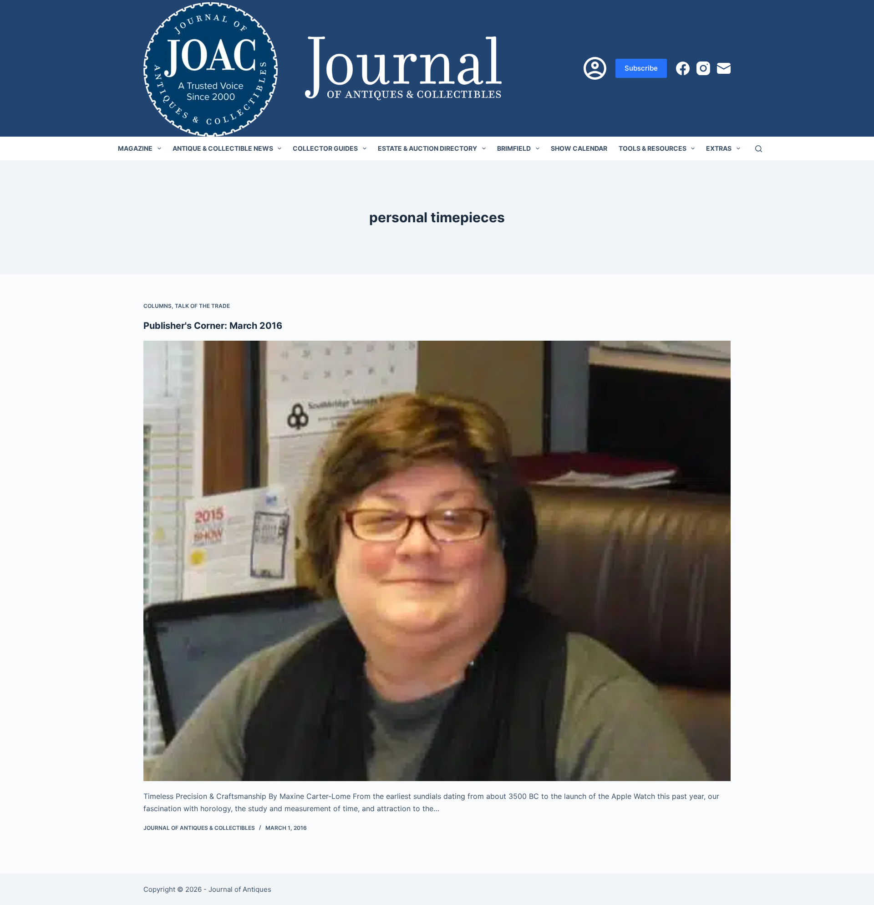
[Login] (595, 68)
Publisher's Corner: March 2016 (212, 325)
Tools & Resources (652, 148)
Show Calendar (579, 148)
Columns (157, 305)
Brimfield (514, 148)
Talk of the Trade (202, 305)
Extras (719, 148)
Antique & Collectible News (223, 148)
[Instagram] (703, 68)
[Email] (724, 68)
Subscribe (641, 68)
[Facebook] (683, 68)
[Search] (758, 148)
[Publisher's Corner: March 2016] (437, 561)
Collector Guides (325, 148)
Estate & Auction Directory (427, 148)
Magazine (135, 148)
